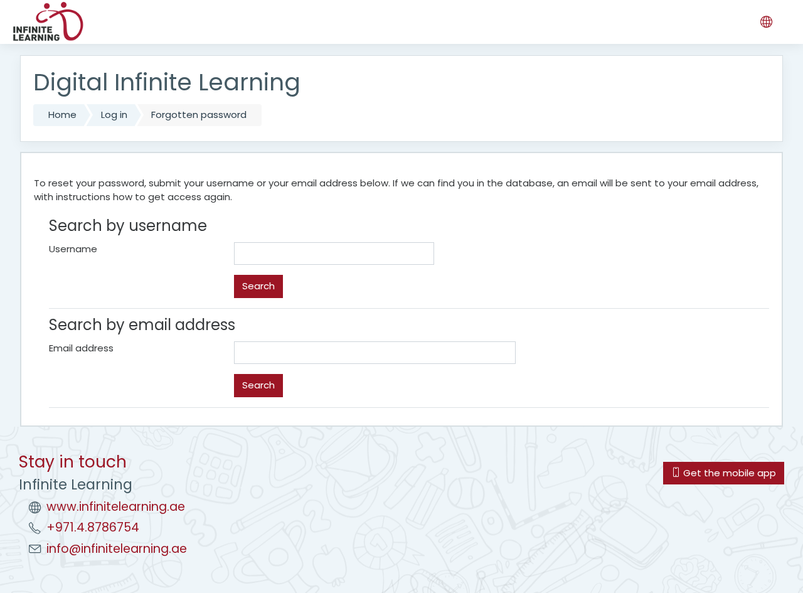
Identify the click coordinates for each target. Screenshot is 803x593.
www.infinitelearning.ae (115, 506)
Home (62, 114)
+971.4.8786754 (92, 527)
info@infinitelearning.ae (116, 548)
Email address (81, 348)
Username (73, 248)
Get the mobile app (728, 472)
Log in (114, 114)
